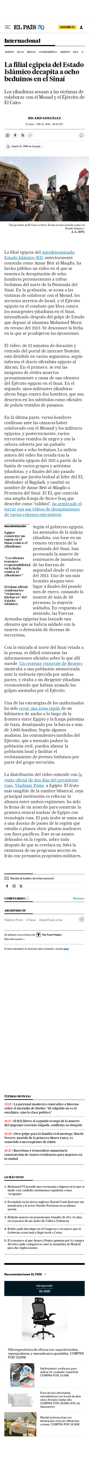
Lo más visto (14, 1177)
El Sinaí (31, 920)
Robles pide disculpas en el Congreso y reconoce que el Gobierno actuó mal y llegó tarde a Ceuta (44, 1230)
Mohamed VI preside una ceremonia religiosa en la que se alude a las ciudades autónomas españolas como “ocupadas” (46, 1190)
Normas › (79, 898)
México (31, 52)
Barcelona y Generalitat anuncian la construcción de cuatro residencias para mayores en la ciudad (43, 1155)
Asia (75, 52)
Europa (9, 52)
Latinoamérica (48, 52)
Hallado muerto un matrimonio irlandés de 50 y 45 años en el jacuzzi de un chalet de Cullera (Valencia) (45, 1219)
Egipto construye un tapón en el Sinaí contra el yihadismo (15, 539)
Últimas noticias (17, 1096)
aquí (66, 948)
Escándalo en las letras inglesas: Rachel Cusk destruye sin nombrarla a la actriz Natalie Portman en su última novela (46, 1205)
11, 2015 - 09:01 (50, 124)
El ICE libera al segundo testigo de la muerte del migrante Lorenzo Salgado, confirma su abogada (43, 1123)
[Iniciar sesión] (81, 27)
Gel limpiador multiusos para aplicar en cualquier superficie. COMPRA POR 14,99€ (59, 1372)
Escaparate (44, 1288)
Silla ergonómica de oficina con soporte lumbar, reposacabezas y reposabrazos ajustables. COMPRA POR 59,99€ (46, 1353)
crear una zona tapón (39, 708)
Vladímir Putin (13, 920)
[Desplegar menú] (7, 27)
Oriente (65, 52)
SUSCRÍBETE (67, 27)
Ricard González (44, 118)
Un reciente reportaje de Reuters (50, 663)
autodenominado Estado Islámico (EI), (39, 255)
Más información (13, 939)
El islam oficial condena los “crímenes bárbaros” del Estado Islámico (16, 596)
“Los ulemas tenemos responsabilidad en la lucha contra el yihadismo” (17, 567)
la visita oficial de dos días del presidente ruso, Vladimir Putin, (43, 780)
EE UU (20, 52)
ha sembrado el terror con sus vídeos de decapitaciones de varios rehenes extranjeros (43, 509)
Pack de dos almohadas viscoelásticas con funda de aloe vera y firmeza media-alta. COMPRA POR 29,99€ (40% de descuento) (60, 1399)
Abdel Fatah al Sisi (50, 920)
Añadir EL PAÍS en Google (25, 146)
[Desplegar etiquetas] (82, 919)
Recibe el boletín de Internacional (32, 878)
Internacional (22, 41)
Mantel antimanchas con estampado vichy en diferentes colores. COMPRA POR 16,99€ (60, 1421)
